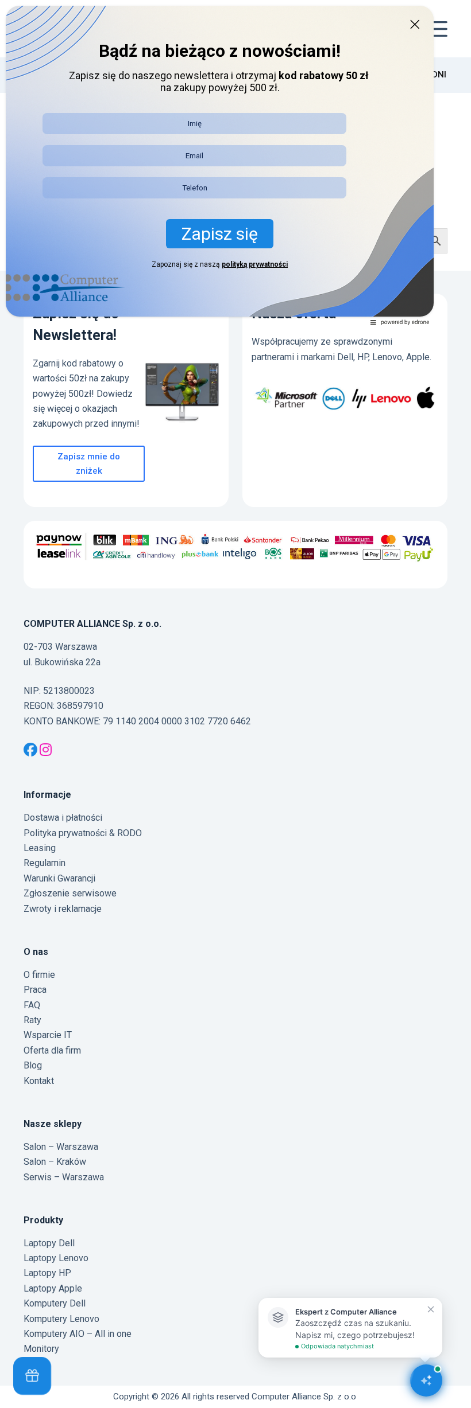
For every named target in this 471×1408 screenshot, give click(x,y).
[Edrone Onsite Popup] (235, 704)
